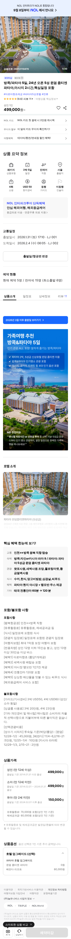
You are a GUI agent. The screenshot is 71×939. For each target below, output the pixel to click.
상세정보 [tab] (44, 296)
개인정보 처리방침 (57, 889)
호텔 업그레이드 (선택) (20, 854)
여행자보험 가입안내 (14, 893)
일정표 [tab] (27, 296)
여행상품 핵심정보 (46, 98)
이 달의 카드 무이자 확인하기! (33, 129)
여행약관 (34, 893)
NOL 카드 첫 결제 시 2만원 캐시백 (36, 120)
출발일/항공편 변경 (35, 256)
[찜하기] (58, 108)
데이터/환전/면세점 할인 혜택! (34, 137)
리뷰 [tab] (62, 296)
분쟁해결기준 (50, 893)
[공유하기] (65, 108)
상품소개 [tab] (9, 296)
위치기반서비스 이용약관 (30, 889)
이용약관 (8, 889)
